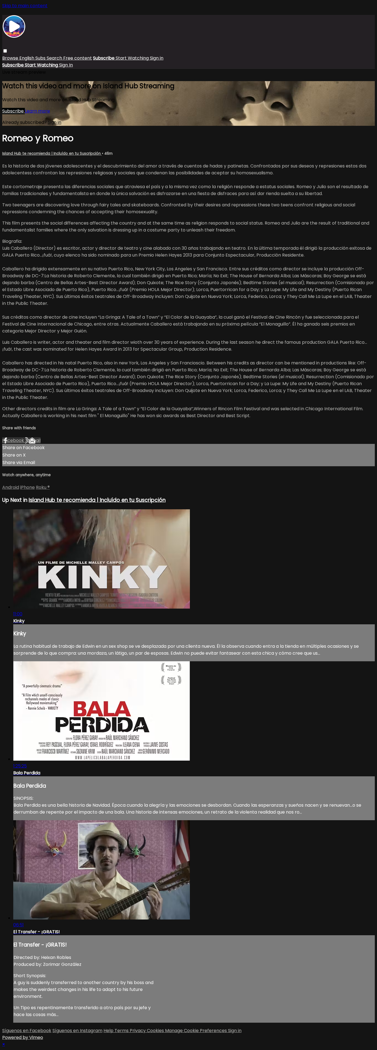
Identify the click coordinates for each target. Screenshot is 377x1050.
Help (109, 1030)
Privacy (138, 1030)
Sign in (156, 58)
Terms (122, 1030)
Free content (77, 58)
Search (55, 58)
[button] (5, 51)
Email (35, 440)
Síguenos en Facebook (26, 1030)
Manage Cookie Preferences (196, 1030)
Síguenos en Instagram (77, 1030)
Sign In (66, 65)
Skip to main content (24, 5)
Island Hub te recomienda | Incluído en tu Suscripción (52, 153)
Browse (10, 58)
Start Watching (133, 58)
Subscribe (13, 111)
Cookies (156, 1030)
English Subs (33, 58)
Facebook (13, 440)
